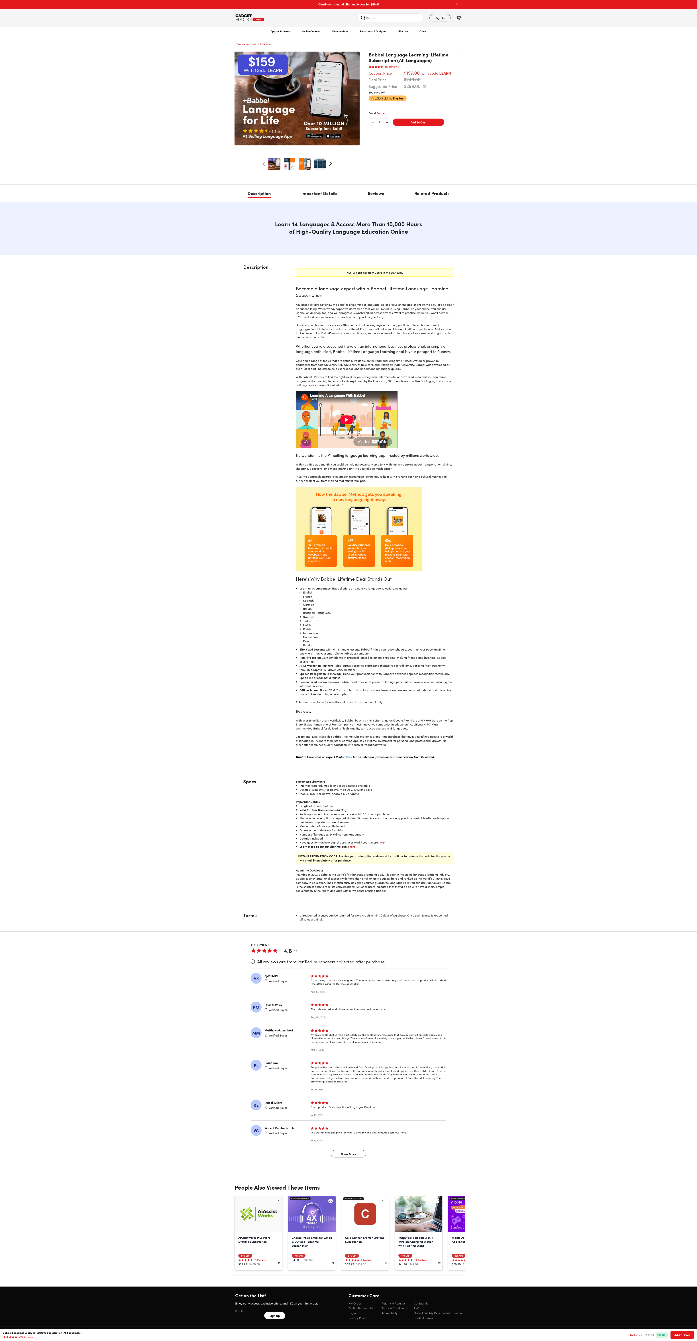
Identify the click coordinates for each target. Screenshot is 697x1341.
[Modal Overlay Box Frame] (349, 670)
